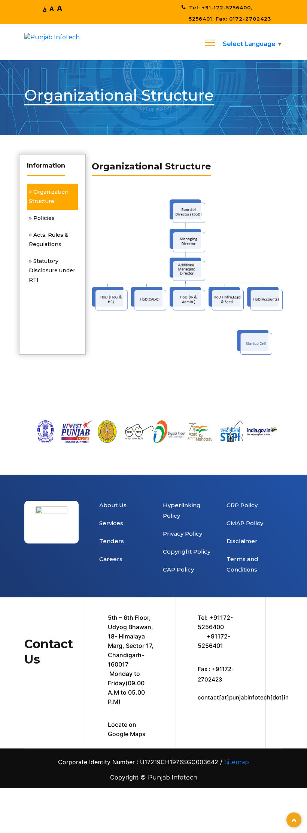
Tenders (111, 541)
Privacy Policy (182, 533)
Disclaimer (242, 541)
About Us (113, 505)
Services (111, 523)
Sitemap (236, 762)
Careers (110, 559)
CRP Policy (242, 505)
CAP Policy (178, 569)
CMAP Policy (245, 523)
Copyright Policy (186, 551)
